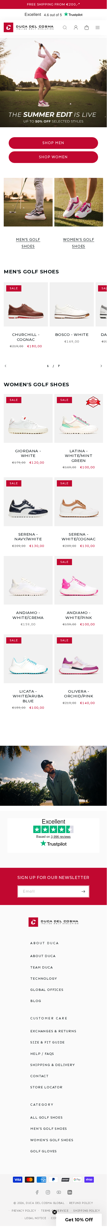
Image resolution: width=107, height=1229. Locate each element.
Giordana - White (28, 453)
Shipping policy (86, 1210)
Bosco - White (72, 334)
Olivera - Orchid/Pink (78, 694)
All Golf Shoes (46, 1117)
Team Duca (41, 967)
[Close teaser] (54, 1212)
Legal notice (35, 1218)
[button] (63, 27)
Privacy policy (24, 1210)
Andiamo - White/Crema (28, 615)
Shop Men (53, 143)
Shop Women (53, 157)
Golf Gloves (43, 1151)
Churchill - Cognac (26, 337)
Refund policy (81, 1203)
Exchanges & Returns (53, 1031)
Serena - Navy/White (28, 537)
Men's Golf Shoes (28, 243)
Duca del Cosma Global (45, 1203)
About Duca (42, 956)
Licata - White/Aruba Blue (28, 696)
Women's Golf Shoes (78, 243)
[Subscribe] (83, 891)
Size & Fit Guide (47, 1042)
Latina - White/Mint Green (78, 456)
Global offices (46, 990)
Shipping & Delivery (52, 1065)
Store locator (46, 1087)
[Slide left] (5, 365)
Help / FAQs (42, 1054)
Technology (43, 978)
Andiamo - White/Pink (78, 615)
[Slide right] (101, 365)
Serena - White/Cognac (79, 537)
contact (39, 1076)
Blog (35, 1001)
